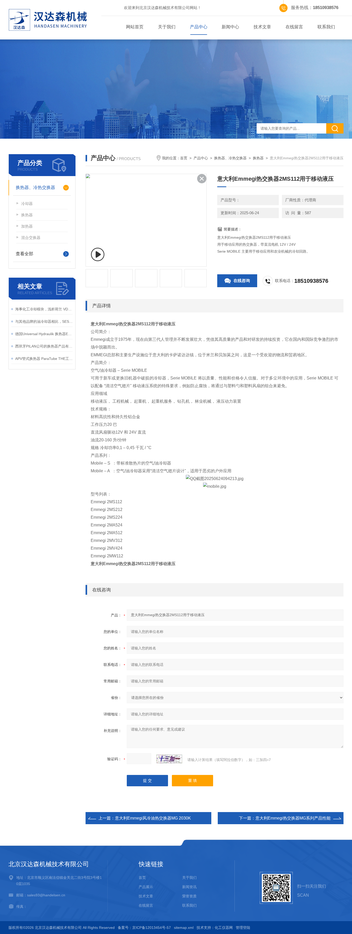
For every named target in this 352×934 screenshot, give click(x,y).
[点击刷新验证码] (169, 759)
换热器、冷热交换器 (35, 187)
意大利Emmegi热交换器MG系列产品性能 (293, 818)
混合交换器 (30, 237)
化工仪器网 (224, 927)
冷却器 (27, 203)
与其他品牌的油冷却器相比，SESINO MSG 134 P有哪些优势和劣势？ (44, 321)
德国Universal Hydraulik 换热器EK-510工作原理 (44, 334)
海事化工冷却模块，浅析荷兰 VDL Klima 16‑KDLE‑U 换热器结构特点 (44, 309)
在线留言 (294, 26)
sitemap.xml (184, 927)
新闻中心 (230, 26)
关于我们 (166, 26)
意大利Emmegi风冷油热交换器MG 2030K (153, 818)
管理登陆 (243, 927)
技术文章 (262, 26)
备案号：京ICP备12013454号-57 (144, 927)
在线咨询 (241, 280)
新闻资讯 (189, 887)
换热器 (27, 215)
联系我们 (326, 26)
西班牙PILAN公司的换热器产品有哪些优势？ (44, 346)
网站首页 (135, 26)
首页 (183, 158)
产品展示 (146, 887)
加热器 (27, 226)
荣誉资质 (189, 896)
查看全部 (24, 253)
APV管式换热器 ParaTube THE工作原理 (44, 359)
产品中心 (198, 26)
